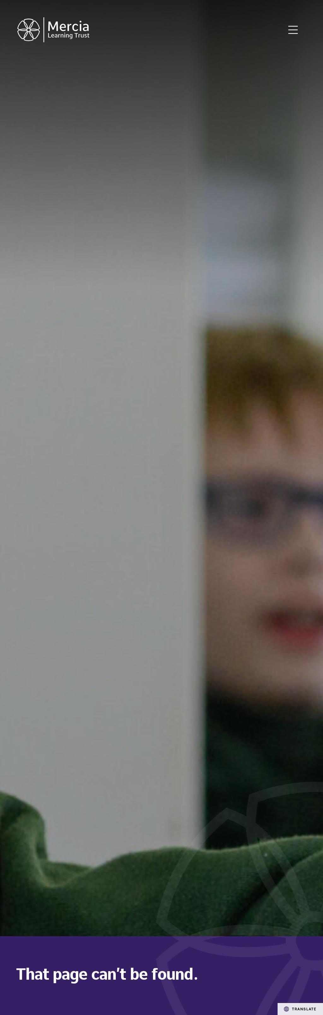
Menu (293, 30)
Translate (304, 1008)
